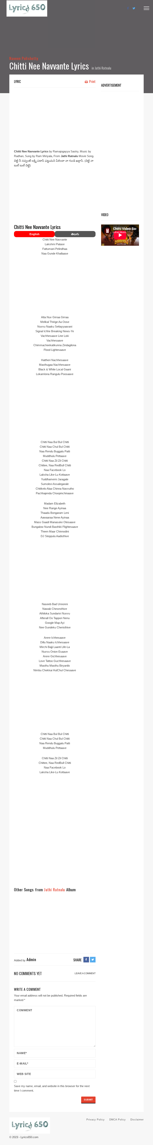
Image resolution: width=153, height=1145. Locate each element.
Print (92, 81)
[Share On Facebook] (86, 959)
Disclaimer (137, 1119)
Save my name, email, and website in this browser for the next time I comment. (52, 1088)
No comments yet (28, 973)
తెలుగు (75, 234)
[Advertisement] (55, 117)
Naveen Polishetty (23, 58)
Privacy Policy (95, 1119)
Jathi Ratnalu (103, 68)
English (34, 234)
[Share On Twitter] (93, 959)
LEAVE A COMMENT (85, 973)
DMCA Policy (117, 1119)
